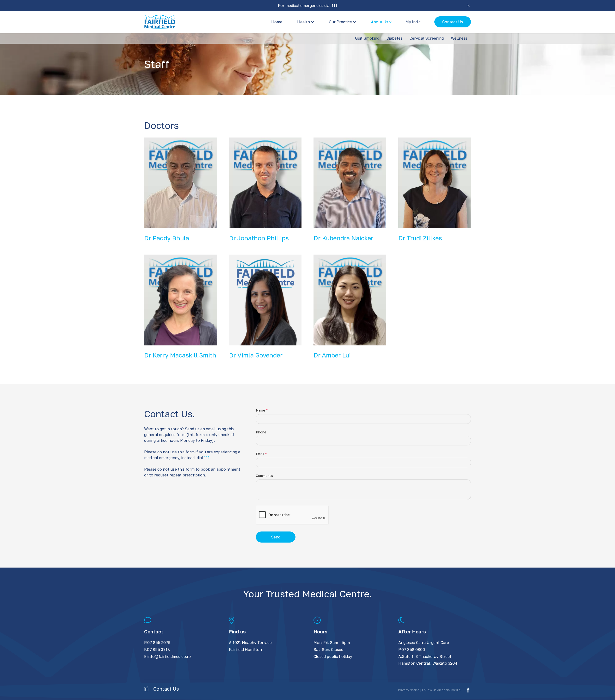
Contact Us (452, 21)
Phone (261, 432)
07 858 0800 (413, 649)
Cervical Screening (427, 38)
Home (276, 21)
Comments (264, 476)
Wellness (459, 38)
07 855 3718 (158, 649)
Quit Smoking (367, 38)
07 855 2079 (158, 642)
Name (262, 410)
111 (207, 457)
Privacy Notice (408, 690)
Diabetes (394, 38)
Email (261, 454)
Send (275, 537)
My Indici (413, 21)
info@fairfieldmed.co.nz (169, 656)
